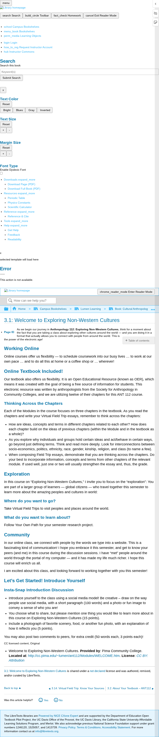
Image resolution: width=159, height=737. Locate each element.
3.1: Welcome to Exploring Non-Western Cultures (35, 671)
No (61, 700)
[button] (14, 234)
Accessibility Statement (116, 727)
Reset (6, 104)
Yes (46, 700)
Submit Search (12, 77)
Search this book (10, 65)
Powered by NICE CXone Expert (59, 715)
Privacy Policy (67, 727)
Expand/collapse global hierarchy (8, 309)
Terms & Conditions (89, 727)
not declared (98, 671)
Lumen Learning (91, 308)
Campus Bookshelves (53, 308)
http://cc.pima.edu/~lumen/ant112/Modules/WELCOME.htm (74, 656)
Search (10, 301)
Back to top (11, 688)
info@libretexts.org (46, 731)
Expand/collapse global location (153, 308)
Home (21, 308)
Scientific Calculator (20, 207)
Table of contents (138, 340)
